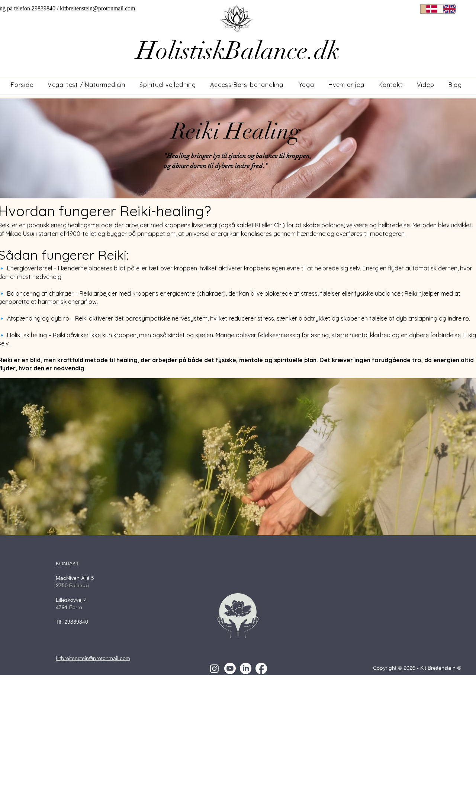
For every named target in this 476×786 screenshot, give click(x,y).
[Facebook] (261, 668)
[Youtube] (230, 668)
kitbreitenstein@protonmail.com (97, 8)
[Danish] (429, 8)
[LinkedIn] (245, 668)
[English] (445, 8)
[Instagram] (214, 668)
